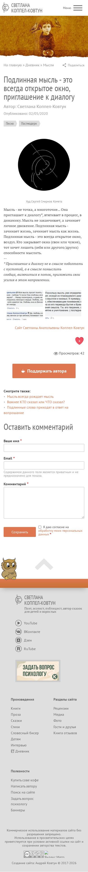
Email (8, 458)
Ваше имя (11, 441)
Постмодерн (29, 123)
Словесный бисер (25, 733)
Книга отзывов (65, 733)
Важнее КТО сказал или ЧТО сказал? (36, 402)
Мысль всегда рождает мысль (30, 396)
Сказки (16, 720)
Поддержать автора (46, 371)
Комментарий (15, 484)
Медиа (58, 714)
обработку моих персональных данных (60, 532)
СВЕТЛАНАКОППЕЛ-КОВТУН (26, 8)
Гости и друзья (64, 727)
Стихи (15, 727)
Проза (16, 714)
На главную (13, 65)
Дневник (32, 65)
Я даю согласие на (60, 530)
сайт (78, 842)
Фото (57, 720)
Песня (10, 123)
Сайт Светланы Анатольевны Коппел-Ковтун (49, 327)
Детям (16, 739)
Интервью (19, 745)
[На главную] (5, 7)
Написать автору (24, 786)
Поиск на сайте (23, 792)
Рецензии (61, 708)
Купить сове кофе (25, 780)
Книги (16, 708)
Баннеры (18, 810)
